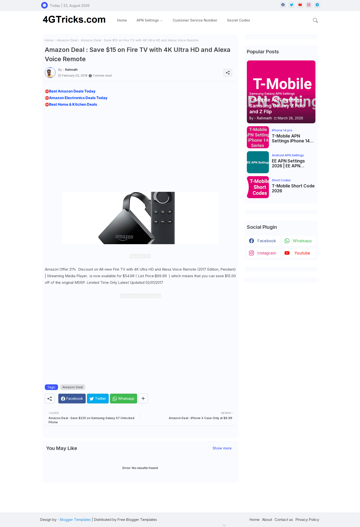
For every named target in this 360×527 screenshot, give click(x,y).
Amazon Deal (67, 40)
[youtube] (300, 5)
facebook (266, 240)
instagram (266, 253)
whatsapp (302, 240)
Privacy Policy (307, 519)
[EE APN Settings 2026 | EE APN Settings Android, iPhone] (258, 162)
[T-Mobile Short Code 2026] (258, 187)
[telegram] (317, 5)
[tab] (122, 20)
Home (122, 20)
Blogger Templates (75, 519)
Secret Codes (238, 20)
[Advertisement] (140, 148)
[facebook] (283, 5)
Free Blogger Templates (137, 519)
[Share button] (143, 398)
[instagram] (309, 5)
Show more (222, 448)
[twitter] (291, 5)
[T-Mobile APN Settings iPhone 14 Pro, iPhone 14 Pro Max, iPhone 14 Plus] (258, 137)
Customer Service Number (195, 20)
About (267, 519)
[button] (315, 20)
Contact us (284, 519)
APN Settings (148, 20)
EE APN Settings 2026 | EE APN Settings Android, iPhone (290, 164)
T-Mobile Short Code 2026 (293, 188)
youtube (302, 253)
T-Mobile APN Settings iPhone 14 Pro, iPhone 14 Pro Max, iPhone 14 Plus (292, 139)
